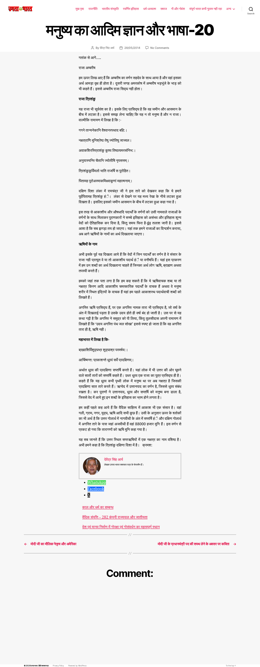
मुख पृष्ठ (80, 9)
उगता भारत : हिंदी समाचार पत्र (39, 666)
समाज (163, 9)
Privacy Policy (58, 666)
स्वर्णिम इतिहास (131, 9)
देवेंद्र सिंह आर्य (107, 48)
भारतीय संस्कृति (110, 9)
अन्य (228, 9)
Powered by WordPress (77, 666)
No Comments (159, 48)
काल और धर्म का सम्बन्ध (97, 507)
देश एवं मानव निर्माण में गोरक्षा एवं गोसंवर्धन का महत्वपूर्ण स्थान (121, 527)
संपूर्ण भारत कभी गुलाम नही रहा (205, 9)
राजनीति (92, 9)
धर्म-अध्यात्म (149, 9)
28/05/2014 (132, 48)
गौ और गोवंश (178, 9)
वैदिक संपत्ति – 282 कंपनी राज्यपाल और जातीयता (115, 517)
